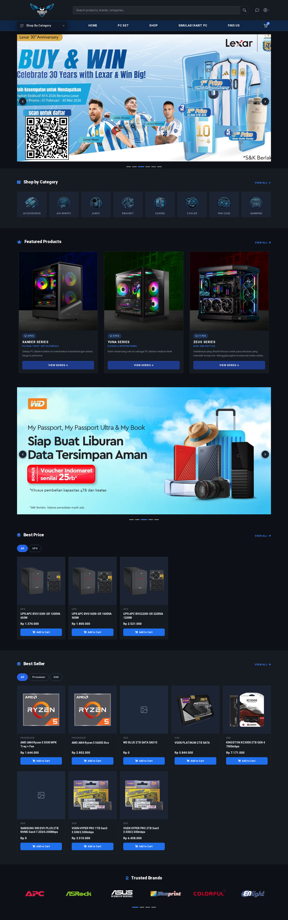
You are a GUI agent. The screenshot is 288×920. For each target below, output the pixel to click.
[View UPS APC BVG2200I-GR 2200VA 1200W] (144, 581)
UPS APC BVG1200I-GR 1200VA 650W (40, 615)
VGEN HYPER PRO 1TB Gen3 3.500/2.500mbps (89, 830)
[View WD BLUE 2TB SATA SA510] (144, 710)
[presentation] (22, 101)
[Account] (266, 10)
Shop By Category (38, 25)
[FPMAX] (253, 894)
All (22, 548)
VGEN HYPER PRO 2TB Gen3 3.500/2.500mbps (141, 830)
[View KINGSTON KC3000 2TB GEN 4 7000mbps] (247, 710)
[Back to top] (279, 913)
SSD (56, 677)
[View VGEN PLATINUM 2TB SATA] (195, 710)
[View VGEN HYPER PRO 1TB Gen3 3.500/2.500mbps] (92, 795)
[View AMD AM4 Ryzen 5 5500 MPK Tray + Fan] (41, 710)
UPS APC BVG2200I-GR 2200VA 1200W (143, 615)
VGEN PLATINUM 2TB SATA (192, 742)
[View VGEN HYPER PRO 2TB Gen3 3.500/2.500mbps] (144, 795)
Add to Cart (43, 632)
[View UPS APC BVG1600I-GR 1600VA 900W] (92, 581)
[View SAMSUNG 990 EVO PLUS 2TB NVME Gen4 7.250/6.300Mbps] (41, 795)
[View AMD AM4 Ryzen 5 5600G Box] (92, 710)
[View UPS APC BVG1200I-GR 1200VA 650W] (41, 581)
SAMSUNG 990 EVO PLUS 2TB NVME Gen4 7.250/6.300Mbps (39, 830)
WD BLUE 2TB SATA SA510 (140, 742)
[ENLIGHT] (209, 894)
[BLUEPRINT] (122, 894)
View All (261, 182)
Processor (38, 677)
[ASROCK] (35, 894)
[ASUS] (78, 894)
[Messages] (257, 10)
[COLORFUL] (166, 894)
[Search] (244, 10)
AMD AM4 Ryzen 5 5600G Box (90, 742)
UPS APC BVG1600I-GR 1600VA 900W (91, 615)
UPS (35, 548)
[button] (128, 166)
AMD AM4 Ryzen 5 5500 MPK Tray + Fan (38, 744)
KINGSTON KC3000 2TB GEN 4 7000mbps (245, 744)
